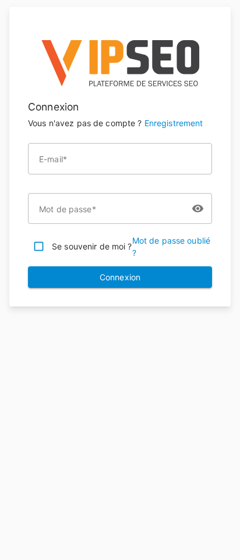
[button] (120, 94)
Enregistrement (173, 123)
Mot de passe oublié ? (171, 247)
